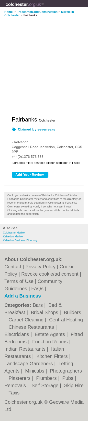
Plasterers (20, 378)
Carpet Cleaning (27, 319)
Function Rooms (50, 341)
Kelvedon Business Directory (20, 240)
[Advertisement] (44, 63)
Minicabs (35, 371)
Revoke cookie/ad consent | (51, 274)
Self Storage (46, 385)
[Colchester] (44, 7)
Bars (38, 305)
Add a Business (22, 296)
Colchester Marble (14, 232)
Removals (15, 385)
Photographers (66, 371)
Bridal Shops (45, 312)
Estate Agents (50, 334)
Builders (72, 312)
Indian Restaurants (25, 349)
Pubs (68, 378)
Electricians (17, 334)
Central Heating (66, 319)
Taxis (14, 392)
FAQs (37, 288)
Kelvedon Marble (13, 236)
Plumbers (47, 378)
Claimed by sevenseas (36, 129)
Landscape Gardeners (29, 363)
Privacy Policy (40, 266)
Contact (12, 266)
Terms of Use (18, 281)
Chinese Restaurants (32, 327)
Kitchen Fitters (52, 356)
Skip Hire (74, 385)
